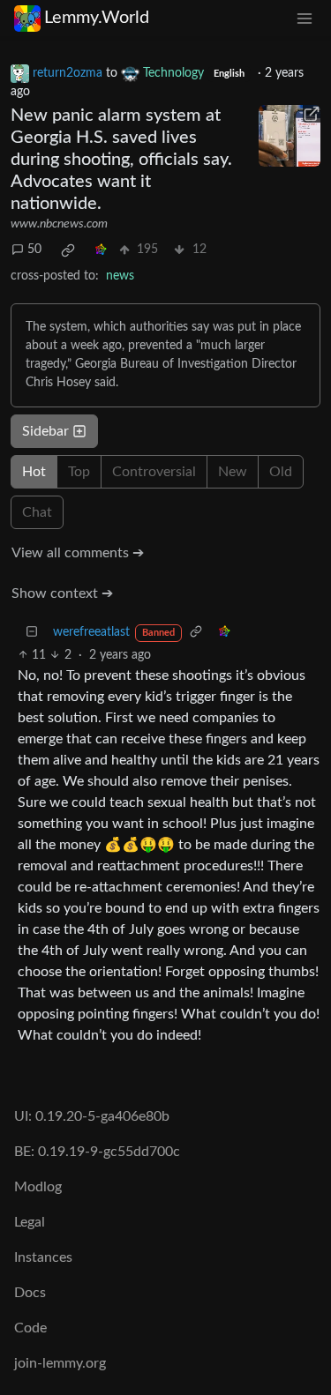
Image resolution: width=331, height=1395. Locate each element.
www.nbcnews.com (59, 224)
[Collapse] (32, 632)
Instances (43, 1257)
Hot (34, 472)
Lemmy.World (96, 17)
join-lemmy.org (60, 1363)
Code (30, 1328)
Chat (37, 512)
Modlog (38, 1187)
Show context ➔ (62, 593)
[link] (68, 250)
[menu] (304, 18)
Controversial (154, 472)
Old (280, 472)
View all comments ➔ (77, 553)
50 (34, 249)
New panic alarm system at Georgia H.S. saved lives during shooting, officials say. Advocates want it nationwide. (121, 160)
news (120, 276)
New (232, 472)
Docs (30, 1293)
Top (79, 472)
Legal (29, 1222)
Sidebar (45, 431)
